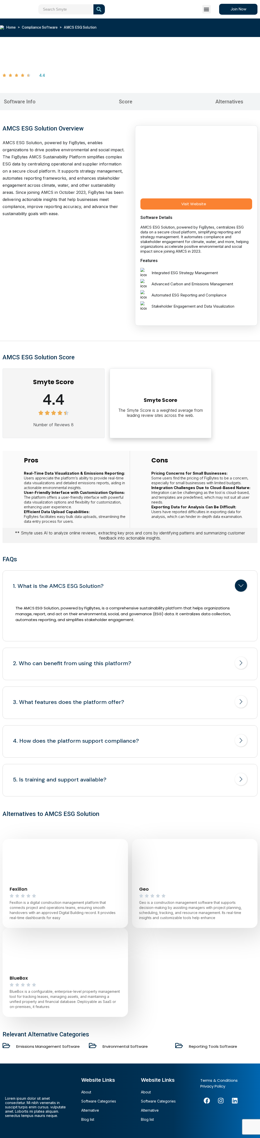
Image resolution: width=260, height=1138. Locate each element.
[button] (206, 9)
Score (125, 102)
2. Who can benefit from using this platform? (72, 663)
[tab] (130, 587)
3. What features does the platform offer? (68, 702)
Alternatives (229, 102)
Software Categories (98, 1101)
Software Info (20, 102)
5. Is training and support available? (59, 779)
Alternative (90, 1110)
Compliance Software (40, 27)
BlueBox (19, 978)
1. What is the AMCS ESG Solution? (58, 586)
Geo (144, 889)
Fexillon (18, 889)
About (86, 1092)
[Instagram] (220, 1100)
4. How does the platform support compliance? (76, 741)
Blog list (87, 1119)
